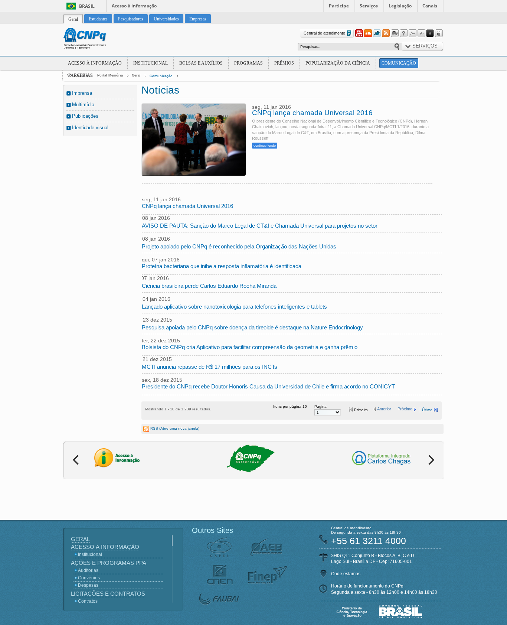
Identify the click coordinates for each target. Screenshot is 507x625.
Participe (339, 6)
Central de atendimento (324, 33)
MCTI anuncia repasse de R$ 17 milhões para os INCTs (209, 367)
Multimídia (83, 104)
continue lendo (265, 145)
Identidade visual (90, 127)
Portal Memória (110, 75)
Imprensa (82, 93)
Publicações (85, 116)
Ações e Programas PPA (108, 563)
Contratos (88, 601)
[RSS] (386, 33)
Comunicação (399, 63)
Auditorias (88, 570)
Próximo (405, 409)
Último (427, 410)
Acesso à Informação (95, 63)
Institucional (150, 63)
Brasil (87, 6)
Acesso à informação (134, 6)
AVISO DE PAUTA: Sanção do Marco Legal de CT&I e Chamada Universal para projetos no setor (259, 225)
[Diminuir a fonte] (421, 33)
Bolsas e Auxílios (201, 63)
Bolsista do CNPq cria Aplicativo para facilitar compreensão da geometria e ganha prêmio (249, 347)
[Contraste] (430, 33)
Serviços (369, 6)
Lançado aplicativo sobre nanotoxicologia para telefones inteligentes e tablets (234, 306)
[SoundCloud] (368, 33)
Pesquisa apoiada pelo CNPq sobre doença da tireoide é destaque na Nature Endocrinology (252, 327)
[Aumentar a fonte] (412, 33)
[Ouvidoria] (394, 33)
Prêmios (284, 63)
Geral (136, 75)
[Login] (439, 33)
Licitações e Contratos (108, 593)
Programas (248, 63)
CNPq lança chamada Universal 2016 (312, 113)
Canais (429, 6)
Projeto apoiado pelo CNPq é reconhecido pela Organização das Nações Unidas (239, 246)
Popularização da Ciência (337, 63)
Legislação (400, 6)
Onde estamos (345, 573)
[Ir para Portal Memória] (93, 39)
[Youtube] (359, 33)
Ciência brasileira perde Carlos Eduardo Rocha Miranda (209, 286)
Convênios (89, 577)
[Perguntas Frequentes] (403, 33)
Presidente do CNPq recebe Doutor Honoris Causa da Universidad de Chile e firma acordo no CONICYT (268, 386)
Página (320, 406)
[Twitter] (377, 33)
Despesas (88, 585)
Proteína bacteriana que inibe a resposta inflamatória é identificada (221, 266)
